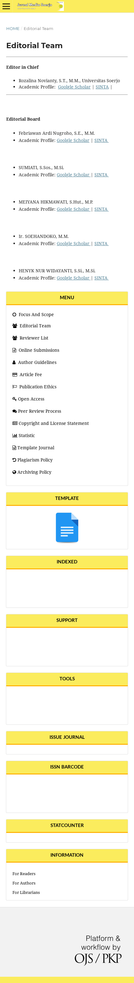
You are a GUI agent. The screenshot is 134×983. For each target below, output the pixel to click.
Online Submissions (39, 350)
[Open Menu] (6, 6)
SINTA (102, 87)
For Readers (24, 873)
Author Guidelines (37, 362)
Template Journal (35, 448)
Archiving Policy (34, 472)
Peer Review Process (39, 411)
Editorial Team (34, 326)
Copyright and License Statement (54, 423)
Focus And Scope (35, 314)
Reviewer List (33, 338)
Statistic (27, 435)
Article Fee (31, 374)
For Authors (24, 883)
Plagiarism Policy (35, 460)
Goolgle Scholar (74, 87)
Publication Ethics (37, 387)
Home (13, 28)
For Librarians (26, 892)
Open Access (31, 399)
